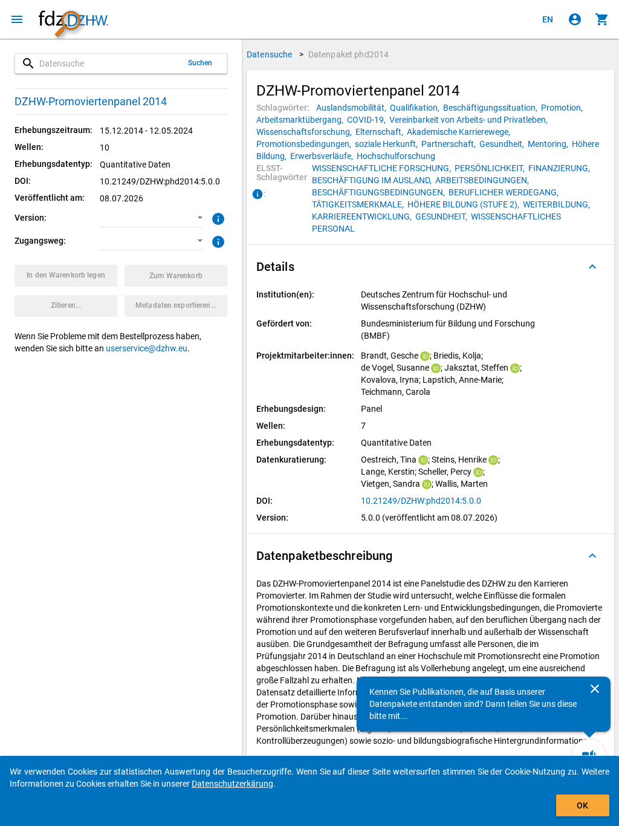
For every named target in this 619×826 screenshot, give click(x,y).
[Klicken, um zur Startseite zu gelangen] (73, 19)
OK (582, 805)
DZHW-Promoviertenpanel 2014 (91, 101)
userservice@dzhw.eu (146, 348)
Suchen (200, 63)
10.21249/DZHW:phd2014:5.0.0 (421, 501)
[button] (151, 218)
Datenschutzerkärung (232, 784)
